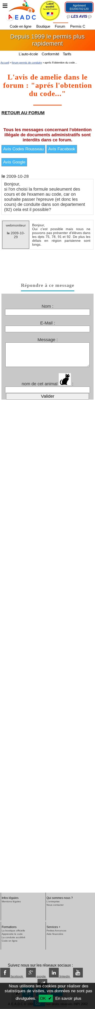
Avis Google (14, 162)
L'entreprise (53, 901)
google (41, 976)
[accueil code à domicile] (18, 10)
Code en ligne (21, 26)
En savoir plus (68, 998)
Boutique (43, 26)
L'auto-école (28, 54)
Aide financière (55, 934)
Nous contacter (55, 905)
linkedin (65, 976)
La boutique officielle (13, 930)
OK (43, 998)
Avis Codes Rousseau (23, 149)
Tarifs (67, 54)
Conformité (50, 54)
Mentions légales (11, 901)
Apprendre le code (12, 934)
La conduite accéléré (13, 937)
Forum (60, 26)
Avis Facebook (61, 149)
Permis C (77, 26)
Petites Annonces (56, 930)
